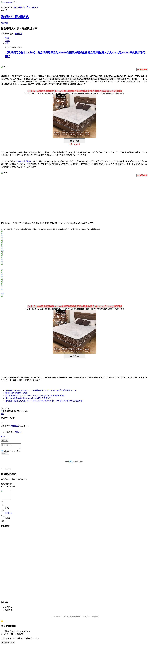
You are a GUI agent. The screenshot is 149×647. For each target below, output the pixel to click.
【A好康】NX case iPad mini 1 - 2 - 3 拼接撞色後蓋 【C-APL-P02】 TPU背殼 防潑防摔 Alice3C (41, 390)
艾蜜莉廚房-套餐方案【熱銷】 (16, 393)
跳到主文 (4, 23)
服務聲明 (95, 616)
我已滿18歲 (5, 643)
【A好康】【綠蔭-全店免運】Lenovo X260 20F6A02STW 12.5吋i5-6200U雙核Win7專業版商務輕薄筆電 (43, 401)
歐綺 (2, 414)
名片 (7, 43)
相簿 (7, 38)
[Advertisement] (56, 196)
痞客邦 (13, 426)
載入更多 (4, 440)
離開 (12, 643)
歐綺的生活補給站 (15, 17)
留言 (18, 426)
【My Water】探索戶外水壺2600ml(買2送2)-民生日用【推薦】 (28, 398)
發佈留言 (4, 453)
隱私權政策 (86, 616)
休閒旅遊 (18, 34)
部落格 (7, 41)
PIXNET (58, 616)
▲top (3, 436)
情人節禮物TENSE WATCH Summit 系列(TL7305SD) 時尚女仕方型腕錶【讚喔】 (35, 396)
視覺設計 (17, 432)
